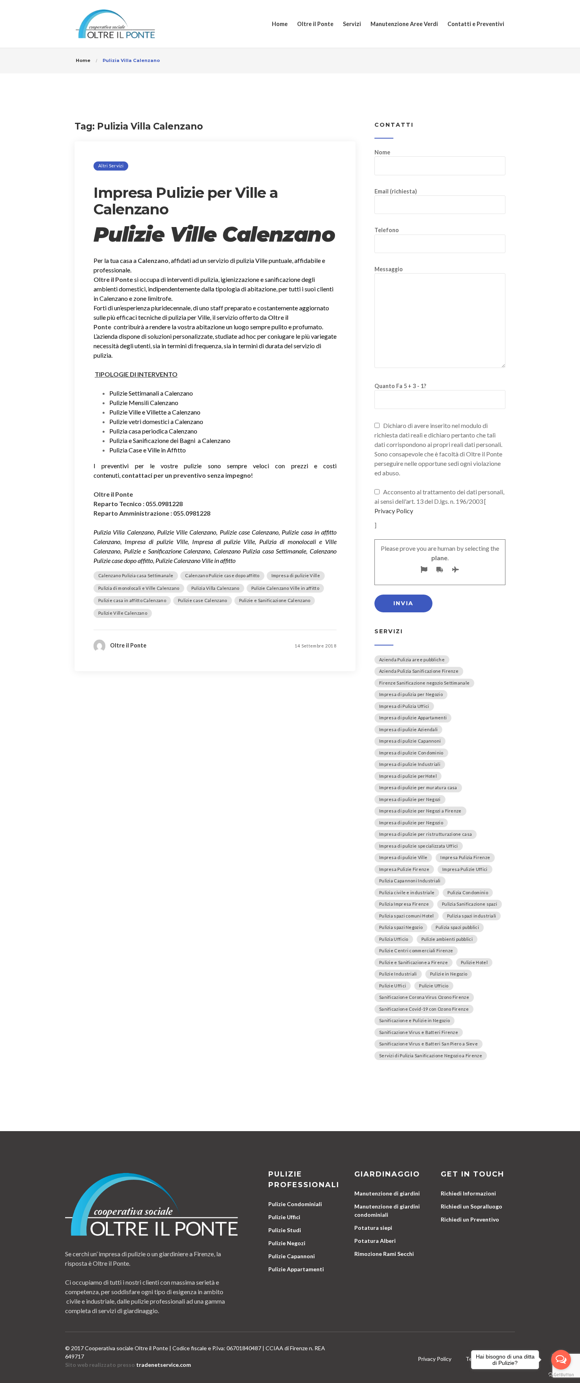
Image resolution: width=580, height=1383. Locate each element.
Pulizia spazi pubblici (457, 927)
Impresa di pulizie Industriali (409, 764)
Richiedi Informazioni (468, 1193)
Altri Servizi (110, 165)
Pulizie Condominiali (295, 1204)
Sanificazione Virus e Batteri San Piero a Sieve (428, 1043)
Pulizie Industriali (398, 973)
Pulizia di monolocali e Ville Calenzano (139, 588)
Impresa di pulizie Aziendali (408, 729)
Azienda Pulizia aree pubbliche (412, 659)
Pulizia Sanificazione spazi (469, 903)
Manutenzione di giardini (387, 1193)
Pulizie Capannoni (291, 1256)
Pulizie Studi (284, 1230)
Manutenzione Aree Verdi (404, 24)
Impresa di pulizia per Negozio (411, 694)
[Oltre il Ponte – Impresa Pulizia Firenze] (115, 23)
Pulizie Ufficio (434, 985)
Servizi (352, 24)
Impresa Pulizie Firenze (404, 869)
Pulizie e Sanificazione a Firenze (413, 962)
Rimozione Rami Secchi (384, 1253)
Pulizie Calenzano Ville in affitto (285, 588)
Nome (382, 152)
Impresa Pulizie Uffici (465, 869)
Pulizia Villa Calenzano (215, 588)
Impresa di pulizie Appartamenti (413, 717)
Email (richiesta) (395, 191)
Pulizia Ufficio (393, 939)
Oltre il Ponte (315, 24)
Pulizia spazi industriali (471, 915)
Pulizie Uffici (392, 985)
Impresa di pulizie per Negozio (411, 822)
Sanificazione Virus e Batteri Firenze (418, 1032)
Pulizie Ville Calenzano (122, 613)
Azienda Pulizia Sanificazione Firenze (418, 671)
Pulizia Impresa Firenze (404, 903)
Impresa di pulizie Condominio (411, 752)
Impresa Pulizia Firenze (465, 857)
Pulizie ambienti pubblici (447, 939)
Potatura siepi (373, 1227)
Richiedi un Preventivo (470, 1219)
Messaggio (388, 269)
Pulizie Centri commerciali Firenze (416, 950)
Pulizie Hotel (474, 962)
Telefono (386, 230)
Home (280, 24)
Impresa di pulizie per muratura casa (418, 787)
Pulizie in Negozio (448, 973)
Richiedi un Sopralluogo (471, 1206)
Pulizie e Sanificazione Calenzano (275, 600)
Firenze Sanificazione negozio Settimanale (424, 682)
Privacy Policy (393, 510)
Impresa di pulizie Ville (295, 575)
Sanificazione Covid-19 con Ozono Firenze (424, 1008)
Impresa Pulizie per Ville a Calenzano (185, 201)
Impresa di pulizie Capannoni (410, 740)
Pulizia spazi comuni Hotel (406, 915)
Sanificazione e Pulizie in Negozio (414, 1020)
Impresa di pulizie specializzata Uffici (418, 845)
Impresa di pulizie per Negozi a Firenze (420, 810)
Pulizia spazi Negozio (401, 927)
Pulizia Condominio (467, 892)
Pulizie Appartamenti (296, 1269)
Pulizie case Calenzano (202, 600)
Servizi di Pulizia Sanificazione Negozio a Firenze (430, 1055)
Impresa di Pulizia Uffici (404, 706)
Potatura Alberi (375, 1240)
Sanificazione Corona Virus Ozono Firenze (424, 997)
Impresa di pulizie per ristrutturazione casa (425, 834)
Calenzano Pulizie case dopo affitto (222, 575)
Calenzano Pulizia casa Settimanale (135, 575)
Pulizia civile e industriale (406, 892)
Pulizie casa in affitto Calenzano (132, 600)
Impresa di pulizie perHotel (408, 776)
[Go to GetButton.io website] (561, 1374)
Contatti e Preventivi (475, 24)
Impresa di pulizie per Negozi (410, 799)
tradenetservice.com (163, 1364)
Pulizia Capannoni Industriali (410, 880)
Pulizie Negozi (286, 1243)
